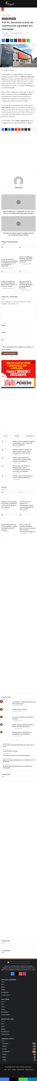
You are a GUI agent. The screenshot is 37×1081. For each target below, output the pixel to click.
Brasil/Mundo (5, 992)
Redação (6, 33)
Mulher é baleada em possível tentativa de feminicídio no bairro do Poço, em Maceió (9, 284)
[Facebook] (3, 129)
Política (4, 1054)
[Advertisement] (18, 153)
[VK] (22, 129)
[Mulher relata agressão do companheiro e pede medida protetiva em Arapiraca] (6, 460)
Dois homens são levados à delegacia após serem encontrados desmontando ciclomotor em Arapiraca (28, 528)
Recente (5, 436)
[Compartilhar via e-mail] (25, 129)
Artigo (4, 1057)
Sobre (3, 987)
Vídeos (4, 1059)
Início (4, 15)
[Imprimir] (29, 129)
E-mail (3, 332)
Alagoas (9, 15)
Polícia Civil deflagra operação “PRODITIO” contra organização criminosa (26, 259)
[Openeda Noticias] (9, 3)
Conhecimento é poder (19, 709)
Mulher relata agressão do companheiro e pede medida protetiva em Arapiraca (22, 459)
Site (2, 339)
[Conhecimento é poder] (6, 712)
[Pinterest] (16, 129)
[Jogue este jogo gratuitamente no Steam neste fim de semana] (6, 727)
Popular (17, 436)
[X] (6, 129)
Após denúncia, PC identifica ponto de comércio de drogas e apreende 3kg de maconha (26, 285)
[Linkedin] (9, 129)
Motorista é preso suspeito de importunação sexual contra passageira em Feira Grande (22, 451)
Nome (3, 325)
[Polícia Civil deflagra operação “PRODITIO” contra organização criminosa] (27, 250)
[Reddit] (19, 129)
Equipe (3, 989)
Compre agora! (5, 995)
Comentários (30, 436)
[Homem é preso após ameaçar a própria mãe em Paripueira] (6, 478)
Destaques (12, 18)
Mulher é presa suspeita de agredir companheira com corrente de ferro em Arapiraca (24, 443)
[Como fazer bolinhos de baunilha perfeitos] (6, 719)
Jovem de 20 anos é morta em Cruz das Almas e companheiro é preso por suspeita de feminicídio (9, 263)
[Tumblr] (12, 129)
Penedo (4, 1049)
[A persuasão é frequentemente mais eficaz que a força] (6, 704)
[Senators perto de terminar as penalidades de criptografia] (6, 734)
